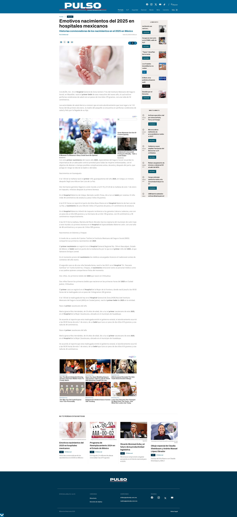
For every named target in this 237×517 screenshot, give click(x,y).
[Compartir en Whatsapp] (68, 42)
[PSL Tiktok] (164, 4)
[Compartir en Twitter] (64, 41)
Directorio (93, 498)
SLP (127, 10)
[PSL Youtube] (160, 4)
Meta (158, 10)
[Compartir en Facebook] (61, 42)
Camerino (166, 10)
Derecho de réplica (96, 502)
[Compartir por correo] (72, 42)
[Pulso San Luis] (82, 6)
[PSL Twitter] (156, 4)
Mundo (151, 10)
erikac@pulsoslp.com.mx (128, 497)
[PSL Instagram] (151, 4)
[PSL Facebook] (147, 4)
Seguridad (135, 10)
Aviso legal (174, 511)
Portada (120, 10)
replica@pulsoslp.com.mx (128, 501)
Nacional (143, 10)
